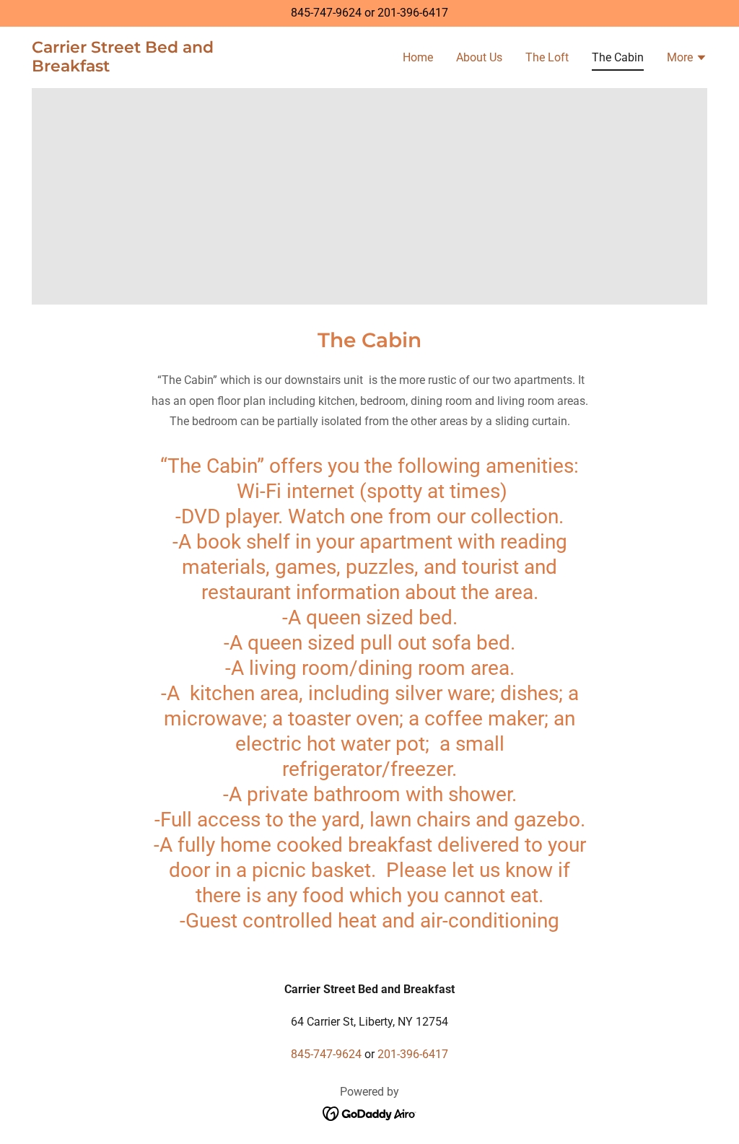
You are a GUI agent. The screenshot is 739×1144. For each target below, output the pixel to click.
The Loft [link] (547, 57)
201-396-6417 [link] (412, 12)
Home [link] (418, 57)
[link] (150, 67)
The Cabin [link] (618, 57)
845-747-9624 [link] (326, 12)
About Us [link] (479, 57)
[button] (687, 59)
